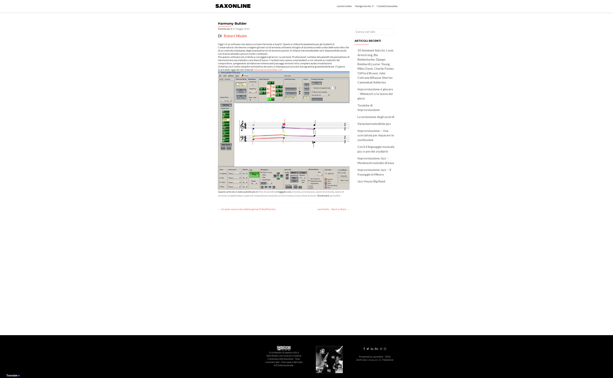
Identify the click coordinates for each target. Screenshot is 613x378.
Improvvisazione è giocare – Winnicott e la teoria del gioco (375, 93)
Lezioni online (344, 6)
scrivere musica (286, 195)
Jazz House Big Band (371, 181)
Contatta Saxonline (387, 6)
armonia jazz (308, 191)
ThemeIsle (387, 359)
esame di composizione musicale (260, 195)
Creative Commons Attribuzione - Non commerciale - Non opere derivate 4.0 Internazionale (284, 360)
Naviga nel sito (363, 6)
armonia (296, 191)
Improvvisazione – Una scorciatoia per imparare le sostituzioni (375, 135)
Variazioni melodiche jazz (374, 124)
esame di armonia (325, 191)
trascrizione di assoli (305, 195)
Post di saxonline (267, 191)
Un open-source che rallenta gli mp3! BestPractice (247, 209)
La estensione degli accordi (375, 117)
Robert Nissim (236, 36)
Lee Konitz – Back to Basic (334, 209)
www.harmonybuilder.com (268, 69)
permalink (335, 195)
